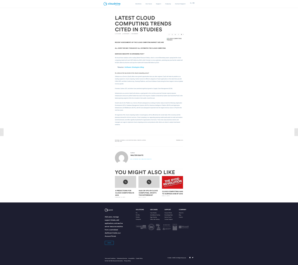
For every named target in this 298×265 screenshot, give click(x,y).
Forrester (139, 140)
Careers (181, 217)
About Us (181, 212)
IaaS (116, 141)
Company (182, 209)
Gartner (144, 140)
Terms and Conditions (110, 258)
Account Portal (168, 212)
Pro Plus (138, 215)
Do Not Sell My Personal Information (114, 261)
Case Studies (153, 212)
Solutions (140, 209)
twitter (192, 257)
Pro (136, 212)
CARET (174, 257)
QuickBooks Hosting (155, 215)
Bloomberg (122, 140)
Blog (182, 140)
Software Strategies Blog (134, 67)
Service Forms (168, 217)
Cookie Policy (139, 258)
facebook (190, 257)
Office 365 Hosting (154, 219)
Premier (138, 217)
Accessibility (131, 258)
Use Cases (154, 209)
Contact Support (169, 219)
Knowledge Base (169, 215)
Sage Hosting (153, 217)
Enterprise (138, 219)
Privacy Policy (127, 261)
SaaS (121, 141)
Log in (109, 243)
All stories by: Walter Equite (141, 159)
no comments (135, 33)
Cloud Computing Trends (130, 140)
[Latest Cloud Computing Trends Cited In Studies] (169, 34)
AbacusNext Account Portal (114, 210)
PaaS (118, 141)
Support (168, 209)
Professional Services (122, 258)
